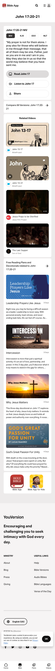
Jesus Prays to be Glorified (27, 216)
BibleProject (17, 152)
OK (46, 639)
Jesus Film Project (19, 220)
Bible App (17, 489)
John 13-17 (20, 149)
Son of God (16, 253)
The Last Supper (22, 250)
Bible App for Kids (36, 489)
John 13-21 (20, 183)
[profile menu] (47, 5)
